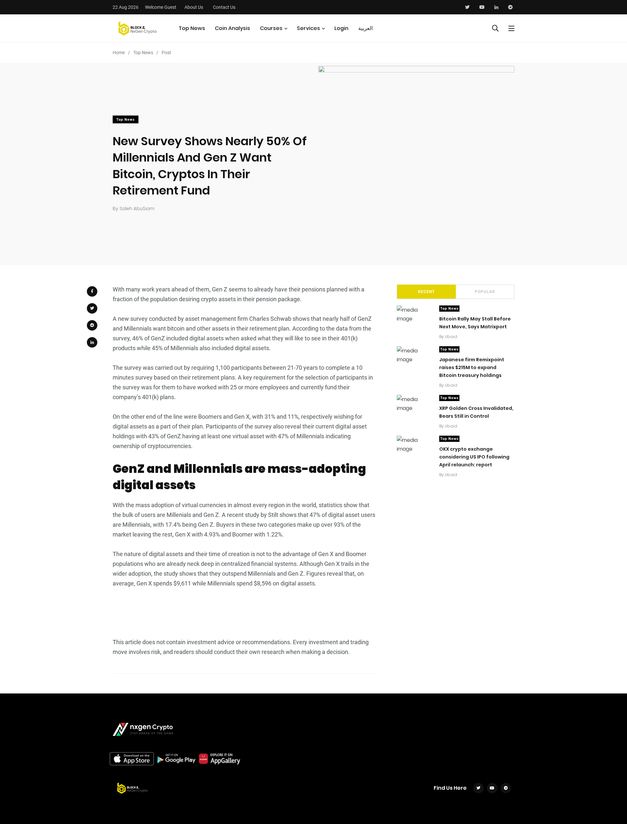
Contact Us (224, 7)
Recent (426, 291)
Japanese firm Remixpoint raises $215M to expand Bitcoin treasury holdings (471, 367)
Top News (192, 28)
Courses (271, 28)
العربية (365, 28)
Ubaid (451, 336)
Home (119, 52)
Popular (485, 291)
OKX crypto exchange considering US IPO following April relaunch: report (474, 457)
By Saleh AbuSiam (133, 208)
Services (308, 28)
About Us (194, 7)
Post (166, 52)
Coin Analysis (232, 28)
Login (341, 28)
